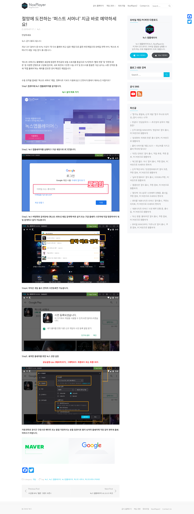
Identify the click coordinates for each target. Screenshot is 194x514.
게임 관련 (110, 6)
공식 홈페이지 (98, 6)
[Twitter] (189, 21)
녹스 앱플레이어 (55, 479)
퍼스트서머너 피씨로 (92, 479)
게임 (34, 479)
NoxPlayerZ (132, 6)
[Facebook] (189, 16)
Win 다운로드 (141, 55)
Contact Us (144, 6)
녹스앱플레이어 (67, 479)
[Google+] (189, 24)
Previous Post (39, 491)
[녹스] (46, 6)
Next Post (101, 491)
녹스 (38, 29)
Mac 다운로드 (162, 55)
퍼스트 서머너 (79, 479)
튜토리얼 (121, 6)
